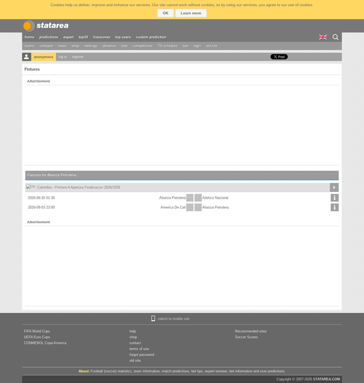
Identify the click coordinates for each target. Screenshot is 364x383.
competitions (143, 46)
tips (185, 46)
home (29, 37)
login (197, 46)
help (124, 46)
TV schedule (167, 46)
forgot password (142, 355)
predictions (48, 37)
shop (75, 46)
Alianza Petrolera (172, 198)
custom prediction (151, 37)
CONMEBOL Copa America (45, 343)
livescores (101, 37)
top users (123, 37)
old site (211, 46)
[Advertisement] (182, 125)
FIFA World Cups (37, 331)
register (78, 57)
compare (46, 46)
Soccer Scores (246, 337)
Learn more (191, 13)
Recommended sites (251, 331)
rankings (91, 46)
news (62, 46)
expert (68, 37)
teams (29, 46)
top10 (83, 37)
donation (109, 46)
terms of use (139, 349)
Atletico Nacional (215, 198)
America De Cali (173, 207)
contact (135, 343)
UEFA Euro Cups (37, 337)
